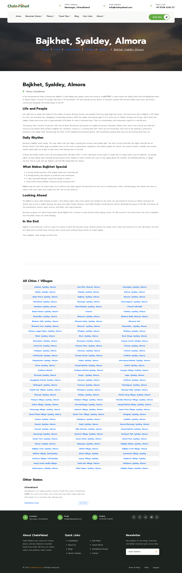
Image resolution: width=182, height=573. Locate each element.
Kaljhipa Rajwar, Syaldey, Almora (134, 444)
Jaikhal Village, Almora (88, 448)
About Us (72, 545)
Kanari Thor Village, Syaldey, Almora (88, 414)
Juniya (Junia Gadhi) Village (45, 463)
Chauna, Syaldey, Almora (134, 346)
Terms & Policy (134, 567)
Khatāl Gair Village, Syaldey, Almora (45, 390)
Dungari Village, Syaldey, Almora (134, 370)
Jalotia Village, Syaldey (88, 453)
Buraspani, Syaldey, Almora (88, 341)
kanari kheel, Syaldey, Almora (88, 439)
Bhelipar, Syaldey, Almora (88, 331)
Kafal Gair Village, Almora (88, 463)
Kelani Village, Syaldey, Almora (45, 404)
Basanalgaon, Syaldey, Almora (134, 302)
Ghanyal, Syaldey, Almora (45, 395)
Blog (77, 16)
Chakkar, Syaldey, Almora (134, 311)
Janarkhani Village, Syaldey (134, 453)
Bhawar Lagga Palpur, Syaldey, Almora (45, 331)
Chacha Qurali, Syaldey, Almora (134, 341)
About (100, 16)
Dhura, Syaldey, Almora (45, 365)
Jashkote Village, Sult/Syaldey (45, 458)
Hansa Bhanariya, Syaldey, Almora (134, 424)
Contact (95, 553)
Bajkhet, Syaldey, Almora (88, 297)
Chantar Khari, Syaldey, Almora (88, 346)
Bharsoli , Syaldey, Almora (88, 326)
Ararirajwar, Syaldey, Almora (134, 287)
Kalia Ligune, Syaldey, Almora (88, 468)
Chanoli (88, 311)
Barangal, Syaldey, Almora (88, 302)
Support (156, 567)
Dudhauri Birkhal (45, 370)
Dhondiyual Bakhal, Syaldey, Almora (134, 360)
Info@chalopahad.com (73, 519)
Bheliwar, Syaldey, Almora (134, 331)
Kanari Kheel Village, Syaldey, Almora (45, 414)
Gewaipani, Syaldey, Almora (88, 390)
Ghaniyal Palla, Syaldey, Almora (134, 390)
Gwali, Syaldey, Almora (88, 424)
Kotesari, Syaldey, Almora (89, 385)
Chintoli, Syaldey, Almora (134, 351)
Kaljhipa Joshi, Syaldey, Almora (45, 448)
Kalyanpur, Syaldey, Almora (88, 444)
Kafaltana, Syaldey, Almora (134, 463)
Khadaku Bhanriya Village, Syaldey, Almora (134, 400)
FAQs (147, 567)
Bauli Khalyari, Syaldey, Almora (88, 306)
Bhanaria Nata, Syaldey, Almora (88, 321)
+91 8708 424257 (106, 519)
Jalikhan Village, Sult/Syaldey (45, 453)
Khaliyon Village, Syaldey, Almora (88, 400)
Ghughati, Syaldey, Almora (134, 414)
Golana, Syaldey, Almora (45, 419)
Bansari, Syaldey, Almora (134, 297)
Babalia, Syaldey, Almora (88, 292)
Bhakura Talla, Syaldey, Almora (45, 321)
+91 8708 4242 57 (165, 7)
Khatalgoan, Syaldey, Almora (134, 385)
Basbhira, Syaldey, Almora (45, 306)
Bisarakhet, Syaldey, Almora (45, 341)
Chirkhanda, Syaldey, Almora (45, 355)
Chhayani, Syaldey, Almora (45, 351)
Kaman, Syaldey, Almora (45, 444)
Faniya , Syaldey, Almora (88, 375)
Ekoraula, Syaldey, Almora (45, 375)
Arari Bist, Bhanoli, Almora (88, 287)
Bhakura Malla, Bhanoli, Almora (134, 316)
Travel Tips (64, 16)
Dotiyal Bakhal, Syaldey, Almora (88, 365)
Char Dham (96, 540)
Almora (89, 49)
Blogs (70, 549)
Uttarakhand (72, 49)
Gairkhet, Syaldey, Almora (134, 380)
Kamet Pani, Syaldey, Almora (134, 439)
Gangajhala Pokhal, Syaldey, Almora (45, 380)
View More (83, 503)
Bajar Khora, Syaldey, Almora (45, 297)
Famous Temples (74, 553)
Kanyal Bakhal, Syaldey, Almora (134, 429)
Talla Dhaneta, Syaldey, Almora (88, 429)
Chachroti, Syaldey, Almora (45, 346)
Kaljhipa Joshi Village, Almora (134, 448)
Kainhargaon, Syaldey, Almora (45, 468)
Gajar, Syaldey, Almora (134, 375)
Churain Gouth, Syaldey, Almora (88, 355)
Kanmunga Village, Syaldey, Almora (45, 409)
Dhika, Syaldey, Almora (88, 360)
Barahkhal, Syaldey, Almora (45, 302)
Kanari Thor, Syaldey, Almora (45, 439)
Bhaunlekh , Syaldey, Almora (134, 326)
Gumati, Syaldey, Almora (45, 424)
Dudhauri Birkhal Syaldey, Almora (88, 370)
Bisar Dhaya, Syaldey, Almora (134, 336)
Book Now (157, 17)
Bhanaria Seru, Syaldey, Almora (45, 326)
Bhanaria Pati (134, 321)
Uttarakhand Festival (100, 549)
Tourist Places (97, 545)
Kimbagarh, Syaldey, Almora (45, 385)
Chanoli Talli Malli (134, 306)
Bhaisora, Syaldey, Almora (88, 316)
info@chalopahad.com (120, 7)
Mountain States (33, 16)
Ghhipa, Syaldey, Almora (88, 395)
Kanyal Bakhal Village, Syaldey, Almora (134, 404)
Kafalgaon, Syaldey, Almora (88, 419)
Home (18, 16)
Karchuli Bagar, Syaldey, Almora (88, 404)
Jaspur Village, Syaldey (88, 458)
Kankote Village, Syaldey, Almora (88, 409)
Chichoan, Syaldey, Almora (88, 351)
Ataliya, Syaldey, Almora (45, 292)
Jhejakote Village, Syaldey (134, 458)
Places (50, 16)
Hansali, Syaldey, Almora (45, 429)
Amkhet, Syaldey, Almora (45, 287)
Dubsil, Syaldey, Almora (134, 365)
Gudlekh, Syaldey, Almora (134, 419)
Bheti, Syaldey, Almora (45, 336)
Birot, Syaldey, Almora (88, 336)
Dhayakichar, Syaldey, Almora (45, 360)
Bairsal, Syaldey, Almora (134, 292)
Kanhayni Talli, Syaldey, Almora (134, 434)
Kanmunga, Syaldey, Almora (45, 434)
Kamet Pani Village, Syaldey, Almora (134, 409)
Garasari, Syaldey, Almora (89, 380)
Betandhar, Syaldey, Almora (45, 316)
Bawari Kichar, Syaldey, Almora (45, 311)
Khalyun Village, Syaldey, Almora (45, 400)
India (57, 49)
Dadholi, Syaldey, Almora (134, 355)
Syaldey (103, 49)
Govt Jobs (87, 16)
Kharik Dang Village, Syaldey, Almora (134, 395)
